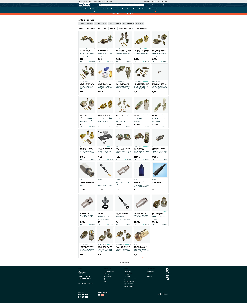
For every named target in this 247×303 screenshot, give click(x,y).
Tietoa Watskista (127, 271)
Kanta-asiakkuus (127, 279)
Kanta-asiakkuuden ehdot (129, 281)
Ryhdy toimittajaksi (128, 284)
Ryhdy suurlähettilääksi (128, 283)
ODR (104, 279)
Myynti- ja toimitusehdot (108, 278)
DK (164, 293)
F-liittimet (104, 23)
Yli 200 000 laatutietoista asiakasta (105, 1)
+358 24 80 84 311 (85, 280)
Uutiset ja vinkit (149, 273)
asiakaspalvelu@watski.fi (87, 278)
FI (167, 293)
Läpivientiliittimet (139, 23)
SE (159, 293)
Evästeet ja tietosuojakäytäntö (130, 278)
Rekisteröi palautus (107, 274)
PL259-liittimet (89, 23)
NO (162, 293)
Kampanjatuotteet (150, 271)
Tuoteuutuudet (149, 276)
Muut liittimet (118, 23)
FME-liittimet (97, 23)
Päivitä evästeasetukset (129, 286)
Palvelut (105, 281)
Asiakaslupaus (127, 276)
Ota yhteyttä (106, 273)
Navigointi (80, 16)
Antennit (88, 16)
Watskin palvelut (150, 278)
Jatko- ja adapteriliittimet (128, 23)
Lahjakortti (149, 274)
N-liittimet (111, 23)
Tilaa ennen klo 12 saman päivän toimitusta (87, 1)
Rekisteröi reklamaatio (108, 276)
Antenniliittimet (96, 16)
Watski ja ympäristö (128, 273)
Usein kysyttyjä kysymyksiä (109, 271)
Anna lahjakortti (127, 274)
